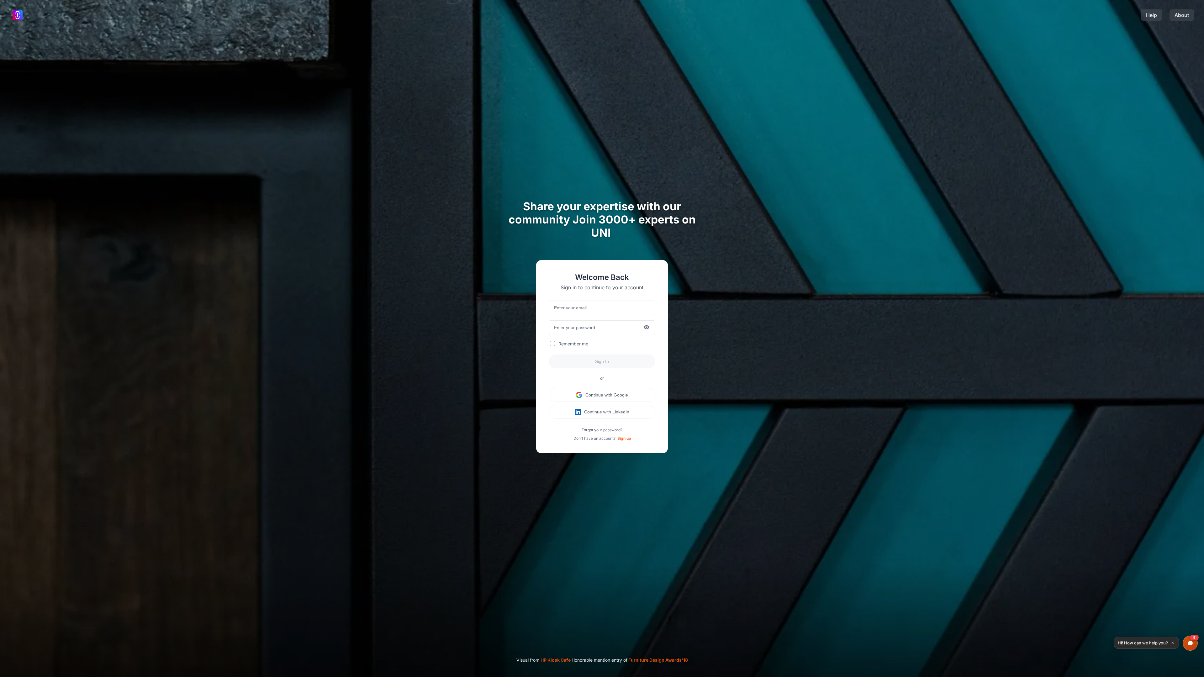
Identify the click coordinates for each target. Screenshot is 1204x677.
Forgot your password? (602, 430)
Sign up (624, 438)
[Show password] (647, 328)
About (1182, 15)
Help (1151, 15)
